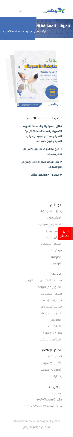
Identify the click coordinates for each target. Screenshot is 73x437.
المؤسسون (54, 218)
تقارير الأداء (55, 357)
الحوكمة (56, 257)
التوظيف (56, 264)
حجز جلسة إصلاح (52, 300)
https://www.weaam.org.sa (43, 406)
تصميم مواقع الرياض (36, 427)
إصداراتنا (56, 376)
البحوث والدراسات (51, 313)
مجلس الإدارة (54, 231)
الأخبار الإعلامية (52, 363)
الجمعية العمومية (50, 224)
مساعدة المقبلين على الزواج (44, 281)
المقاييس (56, 320)
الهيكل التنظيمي (51, 244)
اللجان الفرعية (53, 237)
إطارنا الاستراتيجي (51, 211)
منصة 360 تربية (52, 333)
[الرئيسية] (54, 11)
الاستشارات (55, 326)
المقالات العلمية (51, 370)
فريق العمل (54, 250)
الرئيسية (41, 31)
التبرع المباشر (64, 233)
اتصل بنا (57, 393)
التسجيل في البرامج (49, 287)
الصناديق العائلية (51, 340)
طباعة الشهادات (51, 307)
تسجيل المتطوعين (50, 294)
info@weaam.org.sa (48, 400)
